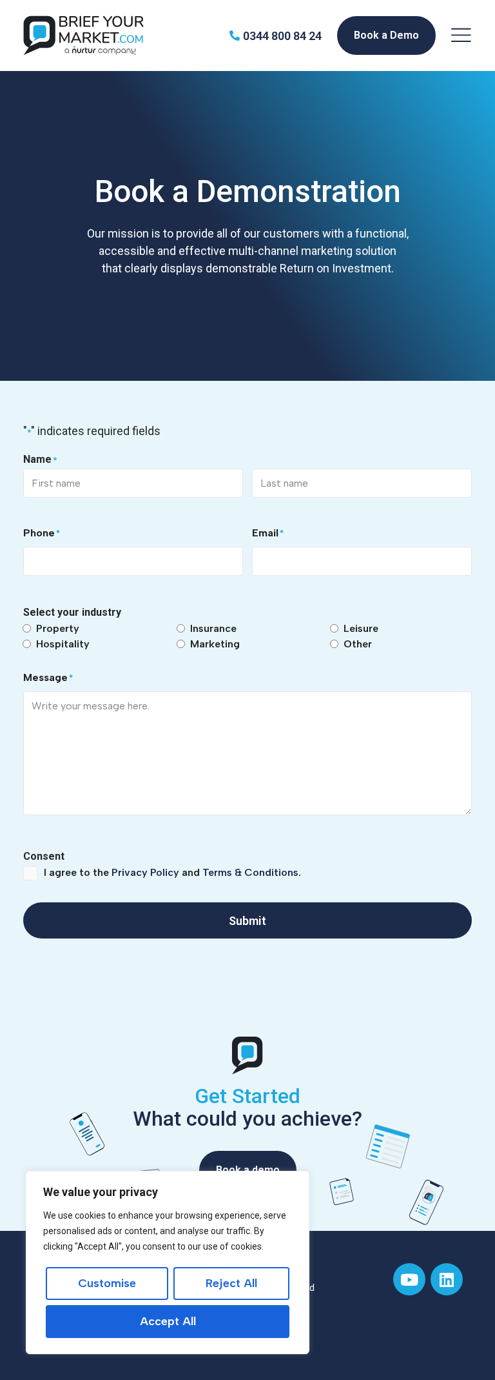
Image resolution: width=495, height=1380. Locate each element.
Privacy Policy (145, 872)
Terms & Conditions (250, 872)
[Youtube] (409, 1279)
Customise (107, 1283)
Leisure (361, 628)
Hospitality (63, 644)
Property (57, 628)
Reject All (231, 1283)
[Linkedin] (447, 1279)
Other (358, 644)
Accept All (168, 1321)
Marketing (215, 644)
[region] (167, 1262)
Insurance (213, 628)
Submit (247, 921)
